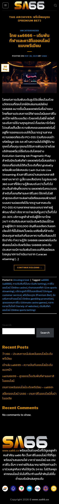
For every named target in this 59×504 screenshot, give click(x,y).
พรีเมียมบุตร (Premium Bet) (37, 295)
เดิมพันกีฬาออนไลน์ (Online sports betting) (26, 308)
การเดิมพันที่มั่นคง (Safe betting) (29, 284)
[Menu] (5, 5)
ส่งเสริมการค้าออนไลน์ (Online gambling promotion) (28, 297)
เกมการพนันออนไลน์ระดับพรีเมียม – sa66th (27, 387)
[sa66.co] (29, 5)
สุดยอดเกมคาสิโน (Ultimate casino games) (24, 302)
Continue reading (29, 267)
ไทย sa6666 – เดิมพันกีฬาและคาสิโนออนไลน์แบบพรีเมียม (29, 40)
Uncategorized (29, 30)
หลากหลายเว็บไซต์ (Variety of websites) (28, 304)
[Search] (55, 5)
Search (6, 325)
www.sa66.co (10, 450)
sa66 (44, 55)
